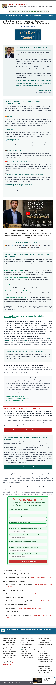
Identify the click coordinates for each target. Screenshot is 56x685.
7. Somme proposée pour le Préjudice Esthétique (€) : (23, 547)
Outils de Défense (48, 15)
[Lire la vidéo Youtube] (28, 214)
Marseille (6, 340)
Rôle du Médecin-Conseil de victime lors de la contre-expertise (33, 593)
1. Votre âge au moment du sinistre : (19, 509)
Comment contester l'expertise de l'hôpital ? (41, 577)
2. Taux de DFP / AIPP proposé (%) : (19, 516)
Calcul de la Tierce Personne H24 (14, 400)
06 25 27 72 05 (33, 11)
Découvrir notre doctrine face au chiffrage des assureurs (28, 429)
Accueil (20, 15)
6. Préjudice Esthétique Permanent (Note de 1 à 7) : (23, 541)
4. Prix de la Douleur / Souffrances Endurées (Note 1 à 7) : (25, 528)
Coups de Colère (28, 18)
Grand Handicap (29, 15)
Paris (25, 340)
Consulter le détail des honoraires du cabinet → (28, 467)
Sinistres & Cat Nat (38, 15)
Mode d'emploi (45, 601)
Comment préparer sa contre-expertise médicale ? (29, 608)
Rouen (11, 340)
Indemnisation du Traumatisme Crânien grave (17, 398)
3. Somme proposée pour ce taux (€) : (19, 522)
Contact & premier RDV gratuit (11, 15)
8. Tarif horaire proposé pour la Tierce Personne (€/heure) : (25, 554)
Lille (50, 338)
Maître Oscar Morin (17, 4)
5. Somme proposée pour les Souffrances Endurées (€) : (24, 534)
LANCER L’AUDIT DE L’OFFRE (28, 561)
